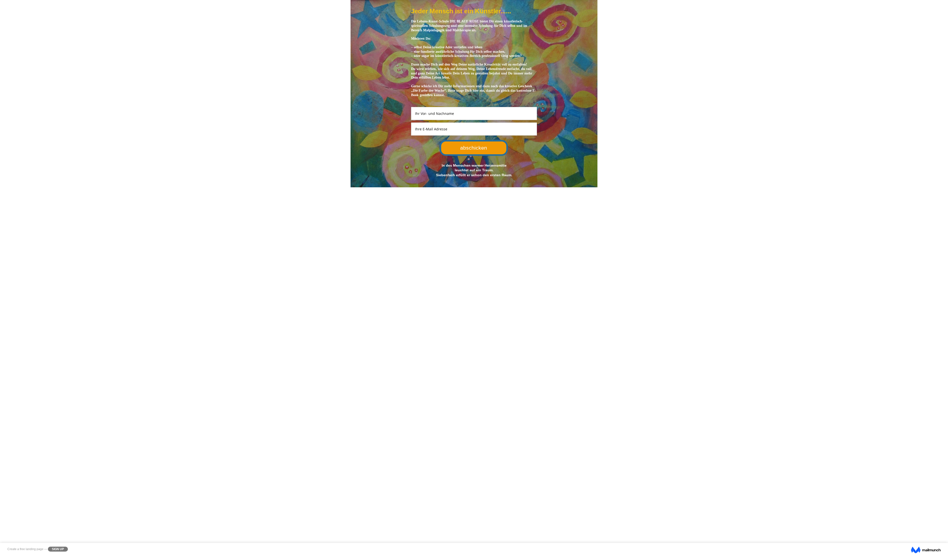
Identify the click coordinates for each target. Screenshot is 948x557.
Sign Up (58, 549)
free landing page (31, 549)
